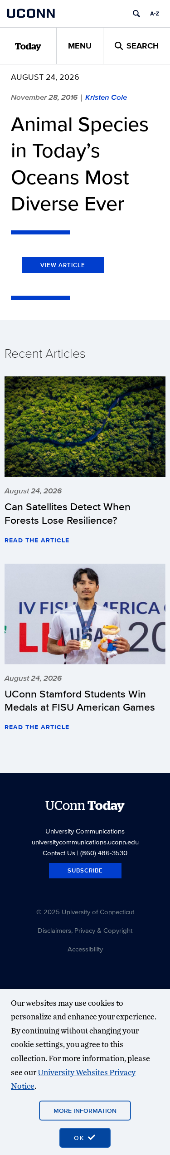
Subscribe (85, 870)
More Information (85, 1110)
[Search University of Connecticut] (136, 13)
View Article (62, 265)
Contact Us (59, 853)
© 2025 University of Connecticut (85, 911)
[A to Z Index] (154, 13)
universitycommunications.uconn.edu (85, 842)
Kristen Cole (106, 97)
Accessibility (85, 949)
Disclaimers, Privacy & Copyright (85, 930)
